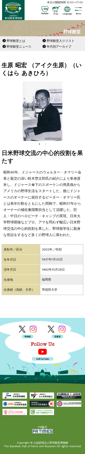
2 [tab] (46, 144)
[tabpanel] (42, 111)
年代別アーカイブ (59, 46)
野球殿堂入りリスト (60, 41)
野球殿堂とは (16, 41)
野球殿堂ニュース (19, 46)
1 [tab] (39, 144)
